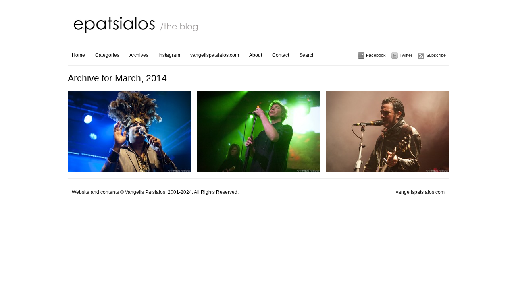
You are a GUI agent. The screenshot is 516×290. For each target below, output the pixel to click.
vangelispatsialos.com (214, 55)
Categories (107, 55)
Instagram (169, 55)
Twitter (405, 55)
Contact (280, 55)
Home (78, 55)
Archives (138, 55)
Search (307, 55)
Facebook (376, 55)
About (255, 55)
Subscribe (436, 55)
